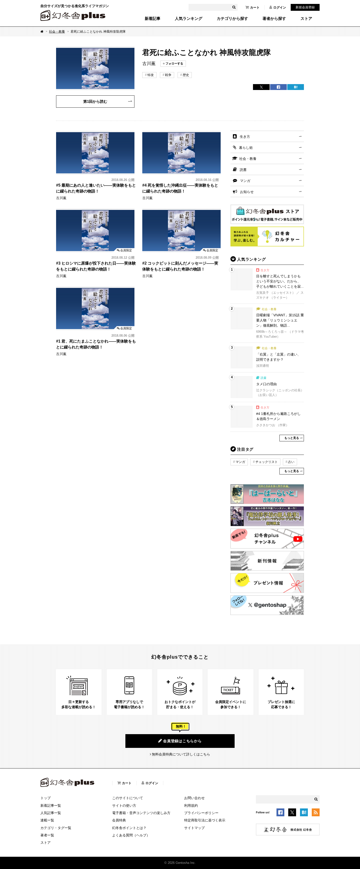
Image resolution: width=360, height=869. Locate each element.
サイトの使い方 (124, 805)
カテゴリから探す (232, 19)
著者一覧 (47, 835)
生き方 (245, 137)
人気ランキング (188, 19)
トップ (45, 798)
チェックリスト (266, 462)
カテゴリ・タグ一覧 (55, 828)
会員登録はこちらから (182, 741)
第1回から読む (95, 101)
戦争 (168, 75)
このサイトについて (127, 798)
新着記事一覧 (50, 805)
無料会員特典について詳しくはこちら (181, 754)
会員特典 (119, 820)
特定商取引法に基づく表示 (204, 820)
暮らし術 (246, 148)
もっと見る (291, 438)
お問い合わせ (194, 798)
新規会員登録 (305, 7)
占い (291, 462)
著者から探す (274, 19)
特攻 (150, 75)
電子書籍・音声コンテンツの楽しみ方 (141, 813)
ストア (306, 19)
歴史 (186, 75)
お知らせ (247, 192)
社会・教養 (57, 31)
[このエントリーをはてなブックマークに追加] (304, 813)
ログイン (279, 7)
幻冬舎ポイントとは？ (129, 828)
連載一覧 (47, 820)
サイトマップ (194, 828)
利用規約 (191, 805)
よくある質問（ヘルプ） (131, 835)
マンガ (245, 181)
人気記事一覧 (50, 813)
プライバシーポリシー (201, 813)
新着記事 (152, 19)
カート (255, 7)
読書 (243, 170)
